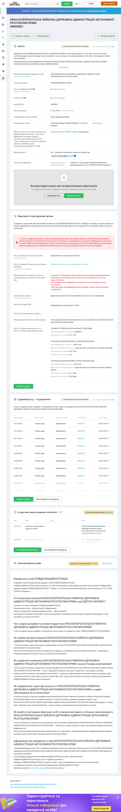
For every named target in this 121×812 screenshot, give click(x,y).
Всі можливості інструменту (48, 499)
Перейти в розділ (23, 386)
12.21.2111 (17, 526)
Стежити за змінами (22, 36)
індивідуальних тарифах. (96, 11)
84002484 (81, 453)
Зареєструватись (73, 196)
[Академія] (3, 71)
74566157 (81, 476)
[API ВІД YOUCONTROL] (3, 37)
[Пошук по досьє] (3, 24)
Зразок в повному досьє (28, 550)
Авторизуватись (53, 196)
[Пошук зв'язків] (3, 57)
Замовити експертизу (107, 36)
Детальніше (97, 123)
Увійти (91, 3)
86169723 (81, 438)
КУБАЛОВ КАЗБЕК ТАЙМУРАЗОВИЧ (64, 132)
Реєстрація (110, 3)
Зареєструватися (101, 808)
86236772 (81, 424)
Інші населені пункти (37, 768)
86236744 (81, 431)
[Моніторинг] (3, 44)
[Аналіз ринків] (3, 64)
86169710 (81, 446)
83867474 (81, 461)
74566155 (81, 468)
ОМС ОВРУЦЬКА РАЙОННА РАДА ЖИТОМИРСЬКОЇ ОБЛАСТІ (33, 784)
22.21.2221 (17, 540)
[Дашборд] (3, 17)
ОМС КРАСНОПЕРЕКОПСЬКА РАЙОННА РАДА (27, 787)
